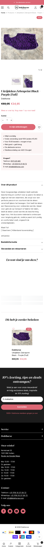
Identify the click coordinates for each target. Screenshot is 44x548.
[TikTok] (16, 511)
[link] (39, 127)
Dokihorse (5, 99)
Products (11, 13)
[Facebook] (3, 511)
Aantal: (4, 116)
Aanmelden (22, 407)
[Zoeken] (8, 7)
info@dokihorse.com (16, 167)
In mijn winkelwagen (18, 127)
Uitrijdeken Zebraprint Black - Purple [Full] (20, 354)
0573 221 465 (16, 161)
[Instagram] (10, 511)
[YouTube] (23, 511)
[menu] (2, 7)
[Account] (35, 7)
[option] (22, 44)
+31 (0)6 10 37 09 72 (19, 164)
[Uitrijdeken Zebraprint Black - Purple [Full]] (22, 337)
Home (3, 13)
